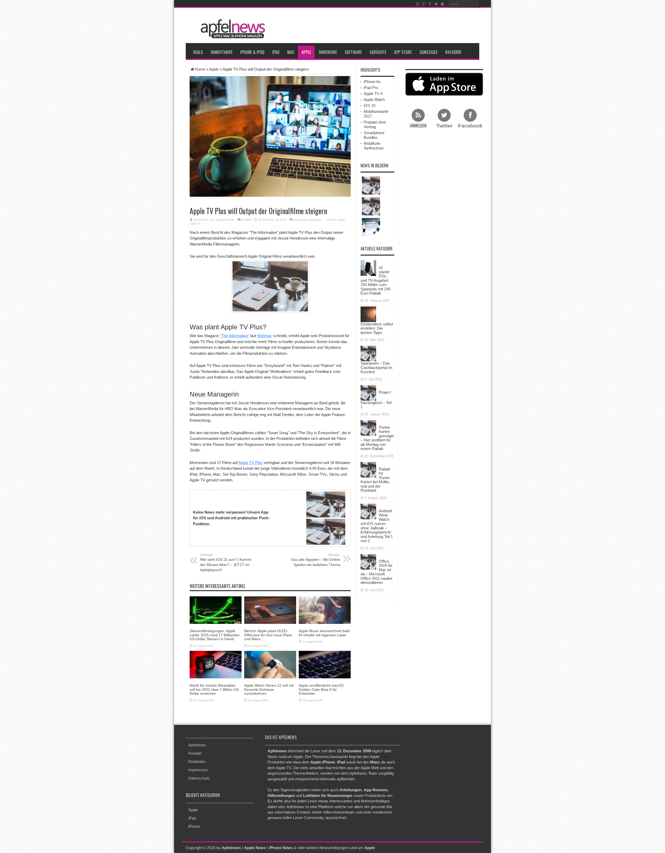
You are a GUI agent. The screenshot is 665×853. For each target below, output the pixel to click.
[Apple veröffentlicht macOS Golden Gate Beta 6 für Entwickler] (325, 664)
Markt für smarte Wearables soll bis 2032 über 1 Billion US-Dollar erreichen (215, 689)
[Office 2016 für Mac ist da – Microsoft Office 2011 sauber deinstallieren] (368, 561)
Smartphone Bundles (374, 135)
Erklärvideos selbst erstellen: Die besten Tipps (377, 328)
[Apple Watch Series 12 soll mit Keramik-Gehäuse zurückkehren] (270, 664)
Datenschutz (199, 778)
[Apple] (442, 4)
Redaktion (196, 761)
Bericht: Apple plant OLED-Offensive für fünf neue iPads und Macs (268, 635)
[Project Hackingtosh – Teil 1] (368, 392)
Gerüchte (378, 52)
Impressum (198, 770)
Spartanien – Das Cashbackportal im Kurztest (377, 367)
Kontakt (194, 753)
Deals (198, 52)
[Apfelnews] (231, 29)
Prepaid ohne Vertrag (375, 124)
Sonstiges (428, 52)
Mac (290, 52)
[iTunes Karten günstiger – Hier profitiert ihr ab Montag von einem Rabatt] (368, 427)
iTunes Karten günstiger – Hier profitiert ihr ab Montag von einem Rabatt (377, 438)
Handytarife (221, 52)
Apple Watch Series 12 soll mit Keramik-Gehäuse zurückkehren (269, 689)
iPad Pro (371, 87)
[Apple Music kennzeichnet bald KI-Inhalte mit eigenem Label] (325, 610)
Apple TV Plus (250, 462)
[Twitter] (436, 4)
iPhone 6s (372, 81)
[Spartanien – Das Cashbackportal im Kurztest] (368, 353)
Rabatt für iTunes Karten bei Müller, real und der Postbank (375, 480)
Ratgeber (453, 52)
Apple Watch (374, 99)
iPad (276, 52)
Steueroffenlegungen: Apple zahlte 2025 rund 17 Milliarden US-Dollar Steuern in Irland (215, 635)
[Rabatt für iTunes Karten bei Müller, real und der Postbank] (368, 469)
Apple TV (195, 223)
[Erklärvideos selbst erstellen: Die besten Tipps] (368, 313)
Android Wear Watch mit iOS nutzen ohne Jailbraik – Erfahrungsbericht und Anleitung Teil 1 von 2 (377, 526)
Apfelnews (197, 745)
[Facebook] (430, 4)
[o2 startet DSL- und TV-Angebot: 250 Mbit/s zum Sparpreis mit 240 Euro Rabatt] (368, 267)
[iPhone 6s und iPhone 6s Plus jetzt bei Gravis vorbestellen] (371, 185)
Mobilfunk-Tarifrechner (374, 145)
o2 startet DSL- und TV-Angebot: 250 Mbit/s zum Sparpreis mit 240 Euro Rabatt (375, 280)
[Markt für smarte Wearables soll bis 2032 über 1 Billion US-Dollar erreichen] (216, 664)
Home (200, 69)
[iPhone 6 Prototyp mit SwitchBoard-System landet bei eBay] (371, 206)
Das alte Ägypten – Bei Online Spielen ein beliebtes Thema (315, 560)
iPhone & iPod (252, 52)
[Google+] (423, 4)
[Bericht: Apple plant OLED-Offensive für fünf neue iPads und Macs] (270, 610)
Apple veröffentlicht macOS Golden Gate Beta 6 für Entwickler (321, 689)
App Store (403, 52)
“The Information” (234, 335)
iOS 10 (369, 105)
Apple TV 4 (373, 93)
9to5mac (264, 335)
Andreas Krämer (225, 219)
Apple (306, 52)
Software (353, 52)
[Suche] (475, 4)
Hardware (328, 52)
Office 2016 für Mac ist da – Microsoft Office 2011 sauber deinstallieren (377, 572)
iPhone (194, 826)
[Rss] (417, 4)
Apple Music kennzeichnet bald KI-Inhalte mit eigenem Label (324, 633)
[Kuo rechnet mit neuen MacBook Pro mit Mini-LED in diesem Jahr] (371, 227)
